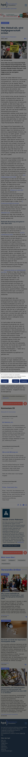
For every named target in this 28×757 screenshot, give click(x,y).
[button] (26, 6)
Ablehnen (15, 381)
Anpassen (4, 381)
